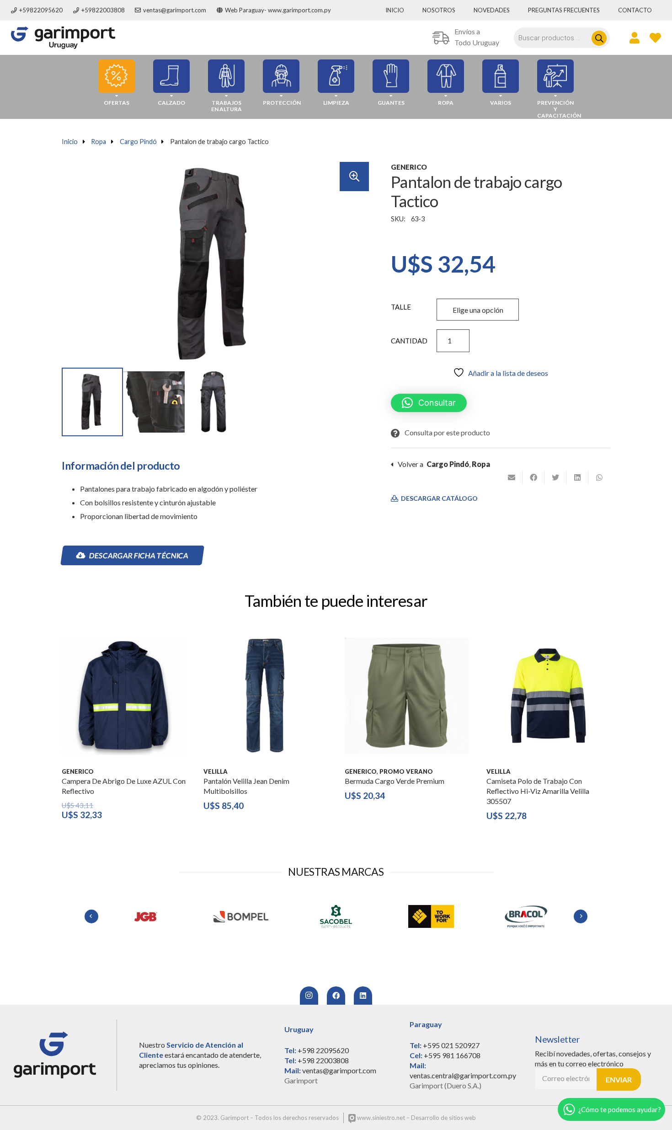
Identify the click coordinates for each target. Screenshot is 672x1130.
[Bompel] (241, 916)
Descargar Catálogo (439, 498)
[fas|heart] (655, 37)
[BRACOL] (526, 916)
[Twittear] (555, 477)
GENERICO (409, 167)
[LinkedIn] (363, 995)
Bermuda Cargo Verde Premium (394, 781)
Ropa (98, 141)
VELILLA (215, 771)
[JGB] (145, 916)
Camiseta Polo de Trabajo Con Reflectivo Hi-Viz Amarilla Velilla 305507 (537, 791)
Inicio (70, 141)
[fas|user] (634, 37)
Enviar (619, 1079)
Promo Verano (406, 771)
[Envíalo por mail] (512, 477)
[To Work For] (431, 916)
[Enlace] (63, 38)
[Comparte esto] (533, 477)
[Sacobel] (336, 916)
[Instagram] (309, 995)
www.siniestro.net (380, 1117)
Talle (401, 307)
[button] (354, 176)
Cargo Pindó (138, 141)
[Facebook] (336, 995)
